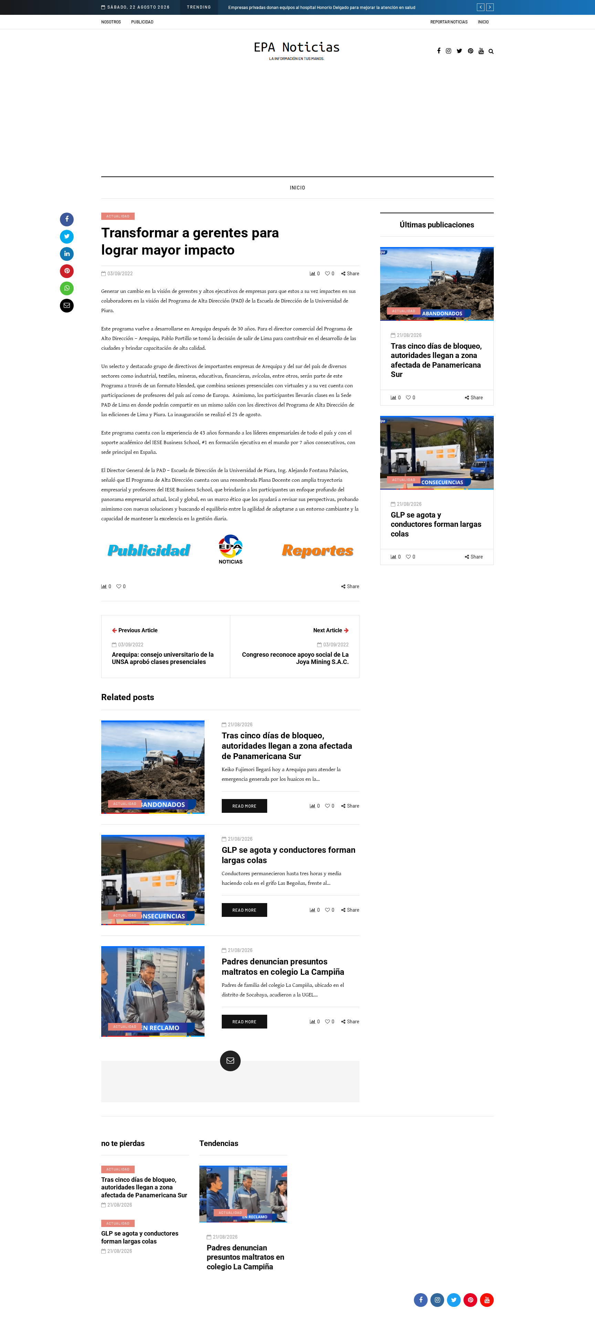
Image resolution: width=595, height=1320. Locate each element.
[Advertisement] (297, 124)
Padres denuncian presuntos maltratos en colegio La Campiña (238, 1257)
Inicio (483, 21)
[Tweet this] (67, 237)
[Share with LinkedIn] (67, 254)
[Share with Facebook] (67, 219)
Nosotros (111, 21)
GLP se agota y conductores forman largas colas (436, 524)
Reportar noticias (449, 21)
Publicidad (142, 21)
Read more (244, 806)
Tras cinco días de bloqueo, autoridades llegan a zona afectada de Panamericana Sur (287, 746)
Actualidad (117, 216)
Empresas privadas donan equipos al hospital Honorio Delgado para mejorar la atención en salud (321, 7)
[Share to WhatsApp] (67, 288)
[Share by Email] (67, 306)
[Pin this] (67, 271)
